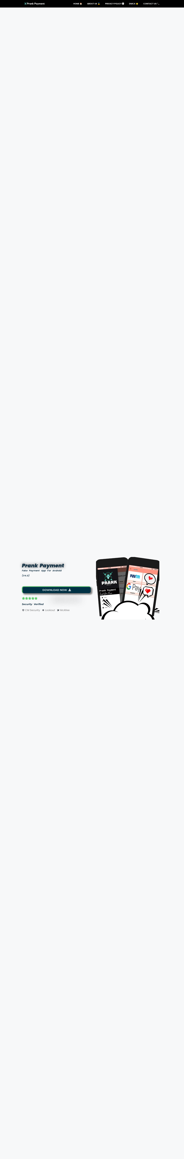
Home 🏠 (77, 3)
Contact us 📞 (151, 3)
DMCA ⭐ (133, 3)
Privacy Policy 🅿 (114, 3)
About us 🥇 (93, 3)
